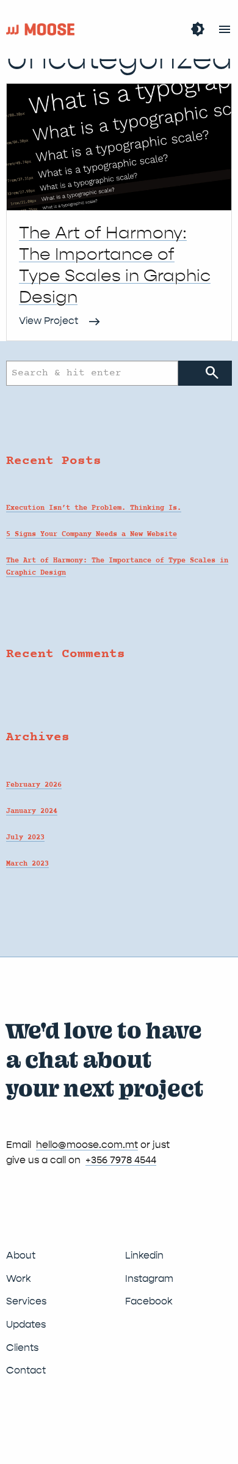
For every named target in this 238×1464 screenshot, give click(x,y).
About (20, 1255)
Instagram (149, 1278)
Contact (26, 1370)
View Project (48, 320)
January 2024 (31, 811)
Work (18, 1278)
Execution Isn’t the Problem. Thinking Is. (93, 508)
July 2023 (25, 837)
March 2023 (27, 864)
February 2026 (34, 785)
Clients (22, 1347)
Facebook (149, 1301)
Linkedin (144, 1255)
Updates (26, 1324)
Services (26, 1301)
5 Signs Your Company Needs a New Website (91, 534)
